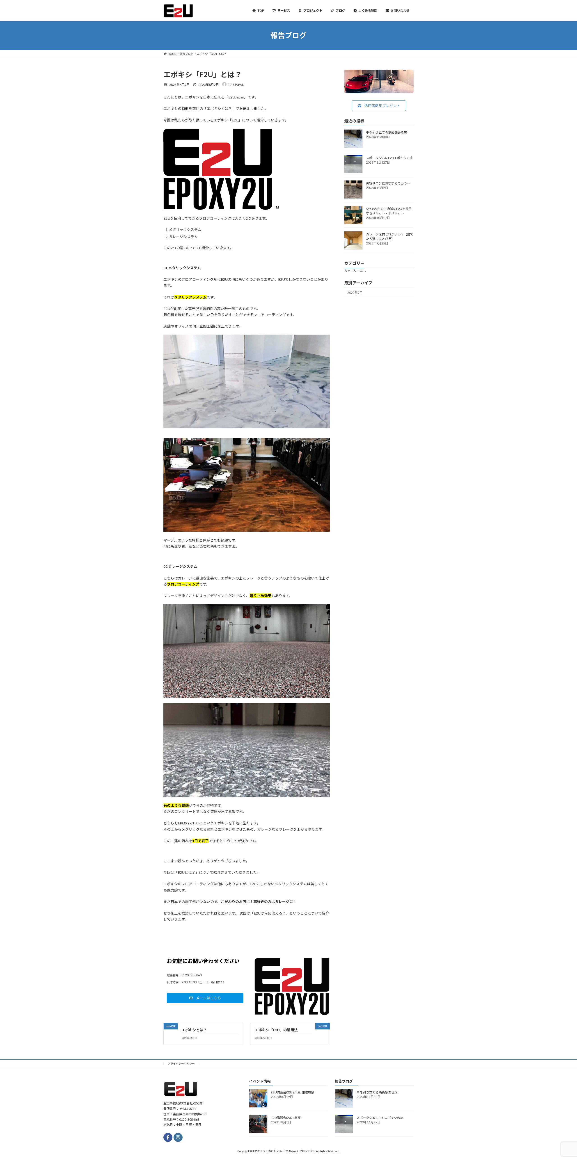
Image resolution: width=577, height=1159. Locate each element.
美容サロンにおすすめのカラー (388, 183)
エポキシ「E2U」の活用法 (276, 1030)
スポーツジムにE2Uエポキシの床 (389, 158)
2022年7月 (355, 292)
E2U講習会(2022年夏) (286, 1118)
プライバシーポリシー (181, 1063)
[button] (379, 105)
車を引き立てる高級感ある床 (386, 132)
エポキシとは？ (194, 1030)
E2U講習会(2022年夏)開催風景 (292, 1092)
